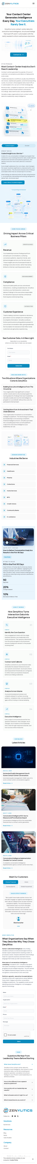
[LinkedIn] (12, 1116)
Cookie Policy (14, 1160)
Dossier (27, 145)
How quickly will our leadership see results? (15, 1089)
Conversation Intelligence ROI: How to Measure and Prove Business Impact (15, 817)
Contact (6, 1148)
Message (5, 1022)
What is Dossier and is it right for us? (16, 1095)
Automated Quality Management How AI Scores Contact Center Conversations (16, 774)
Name (4, 992)
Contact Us (17, 55)
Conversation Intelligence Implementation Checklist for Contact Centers (17, 859)
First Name (10, 348)
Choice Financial (10, 882)
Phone (5, 1014)
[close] (33, 1159)
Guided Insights (9, 145)
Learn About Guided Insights (13, 182)
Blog (5, 1133)
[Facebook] (15, 1116)
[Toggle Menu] (33, 4)
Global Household (26, 886)
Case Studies (8, 1138)
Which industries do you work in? (15, 1100)
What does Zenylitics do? (12, 1064)
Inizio (26, 882)
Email (8, 356)
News (5, 1135)
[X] (18, 1116)
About (5, 1146)
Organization (6, 1000)
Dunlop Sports (10, 886)
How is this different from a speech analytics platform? (15, 1082)
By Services (7, 1124)
